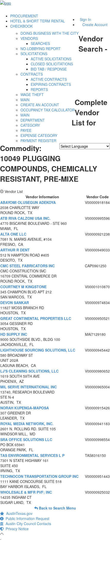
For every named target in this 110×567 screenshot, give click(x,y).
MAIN (24, 99)
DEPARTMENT (32, 120)
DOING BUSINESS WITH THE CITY (49, 33)
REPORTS (39, 89)
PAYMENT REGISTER (38, 140)
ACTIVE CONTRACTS (49, 79)
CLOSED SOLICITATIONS (52, 63)
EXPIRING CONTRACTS (51, 84)
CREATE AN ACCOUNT (39, 104)
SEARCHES (40, 43)
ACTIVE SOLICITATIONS (51, 58)
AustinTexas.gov (18, 513)
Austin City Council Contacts (27, 523)
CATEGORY (30, 125)
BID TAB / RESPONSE (49, 69)
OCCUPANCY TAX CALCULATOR (47, 109)
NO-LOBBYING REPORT (40, 48)
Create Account (94, 24)
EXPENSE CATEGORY (38, 135)
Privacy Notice (16, 528)
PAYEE (25, 130)
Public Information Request (26, 518)
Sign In (85, 19)
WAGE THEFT (32, 94)
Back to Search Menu (57, 508)
